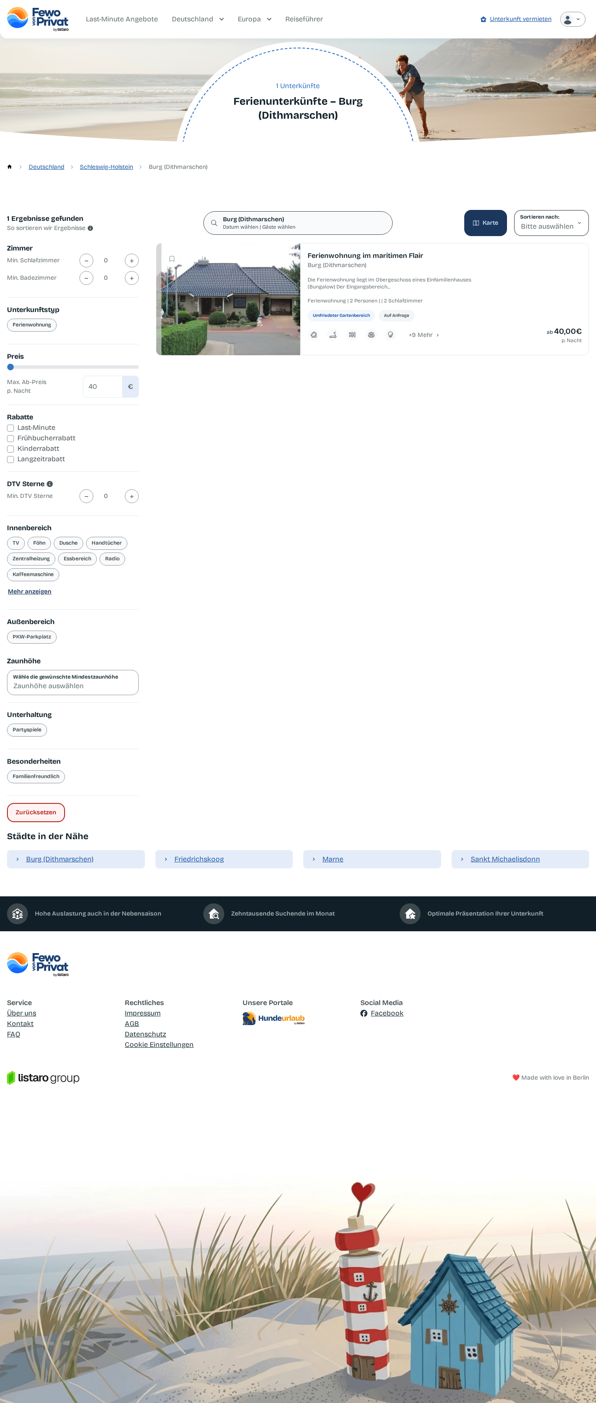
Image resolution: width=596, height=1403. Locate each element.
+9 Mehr (421, 335)
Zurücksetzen (36, 812)
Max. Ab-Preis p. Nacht (26, 386)
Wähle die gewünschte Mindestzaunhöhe (65, 677)
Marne (332, 859)
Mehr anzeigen (29, 591)
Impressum (143, 1013)
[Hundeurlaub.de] (298, 1019)
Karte (490, 222)
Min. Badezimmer (32, 277)
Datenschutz (145, 1034)
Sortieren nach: (539, 217)
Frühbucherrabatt (46, 438)
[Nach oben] (577, 1384)
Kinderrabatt (38, 448)
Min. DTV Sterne (30, 496)
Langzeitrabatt (41, 459)
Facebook (387, 1013)
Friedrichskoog (199, 859)
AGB (132, 1023)
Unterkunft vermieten (520, 19)
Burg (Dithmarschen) (59, 859)
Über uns (21, 1013)
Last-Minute (36, 427)
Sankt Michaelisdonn (505, 859)
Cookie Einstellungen (159, 1044)
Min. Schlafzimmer (33, 260)
